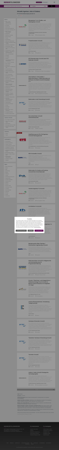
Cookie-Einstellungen (21, 230)
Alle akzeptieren (39, 230)
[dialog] (29, 225)
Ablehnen (30, 230)
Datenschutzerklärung (37, 227)
